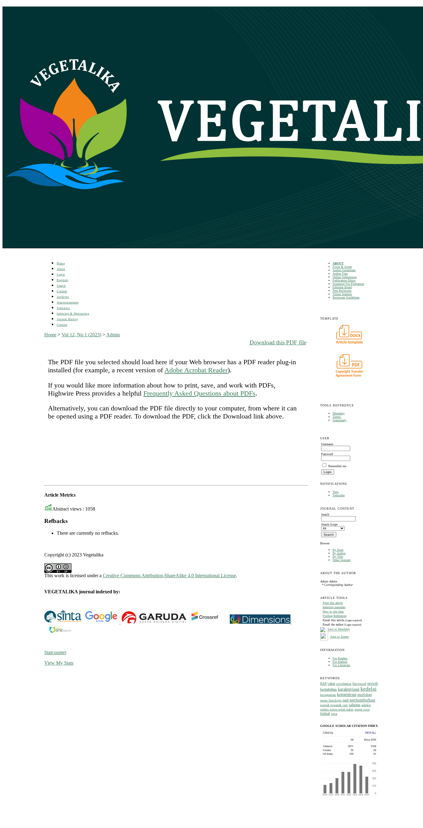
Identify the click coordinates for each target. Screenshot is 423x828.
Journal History (67, 319)
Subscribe (339, 495)
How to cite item (333, 611)
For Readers (340, 658)
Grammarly (340, 420)
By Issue (338, 549)
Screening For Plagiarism (348, 284)
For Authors (340, 661)
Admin (113, 334)
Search (61, 285)
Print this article (333, 602)
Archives (63, 297)
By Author (339, 553)
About (61, 269)
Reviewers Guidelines (346, 297)
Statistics (63, 308)
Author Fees (340, 273)
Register (62, 280)
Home (61, 263)
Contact (62, 324)
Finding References (335, 616)
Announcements (68, 302)
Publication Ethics (344, 280)
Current (62, 291)
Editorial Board (342, 287)
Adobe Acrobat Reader (196, 370)
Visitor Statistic (342, 294)
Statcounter (55, 652)
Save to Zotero (339, 636)
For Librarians (341, 665)
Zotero (337, 416)
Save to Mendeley (339, 629)
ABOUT (338, 263)
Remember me (337, 466)
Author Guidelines (344, 270)
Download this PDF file (278, 342)
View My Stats (58, 663)
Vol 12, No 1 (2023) (81, 334)
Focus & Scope (342, 266)
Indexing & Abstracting (73, 313)
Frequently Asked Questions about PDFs (199, 393)
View (336, 492)
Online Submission (345, 277)
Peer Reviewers (342, 290)
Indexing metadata (334, 607)
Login (61, 274)
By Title (338, 556)
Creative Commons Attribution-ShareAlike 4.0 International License (169, 575)
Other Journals (342, 560)
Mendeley (339, 413)
